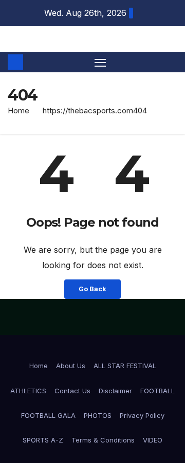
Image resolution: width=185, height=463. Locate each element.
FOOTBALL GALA (48, 415)
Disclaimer (115, 391)
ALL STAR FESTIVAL (125, 365)
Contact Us (72, 391)
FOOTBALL (157, 391)
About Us (70, 365)
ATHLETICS (28, 391)
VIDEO (152, 440)
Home (18, 110)
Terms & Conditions (103, 440)
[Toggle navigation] (100, 62)
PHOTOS (98, 415)
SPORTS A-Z (43, 440)
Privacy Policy (142, 415)
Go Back (92, 289)
